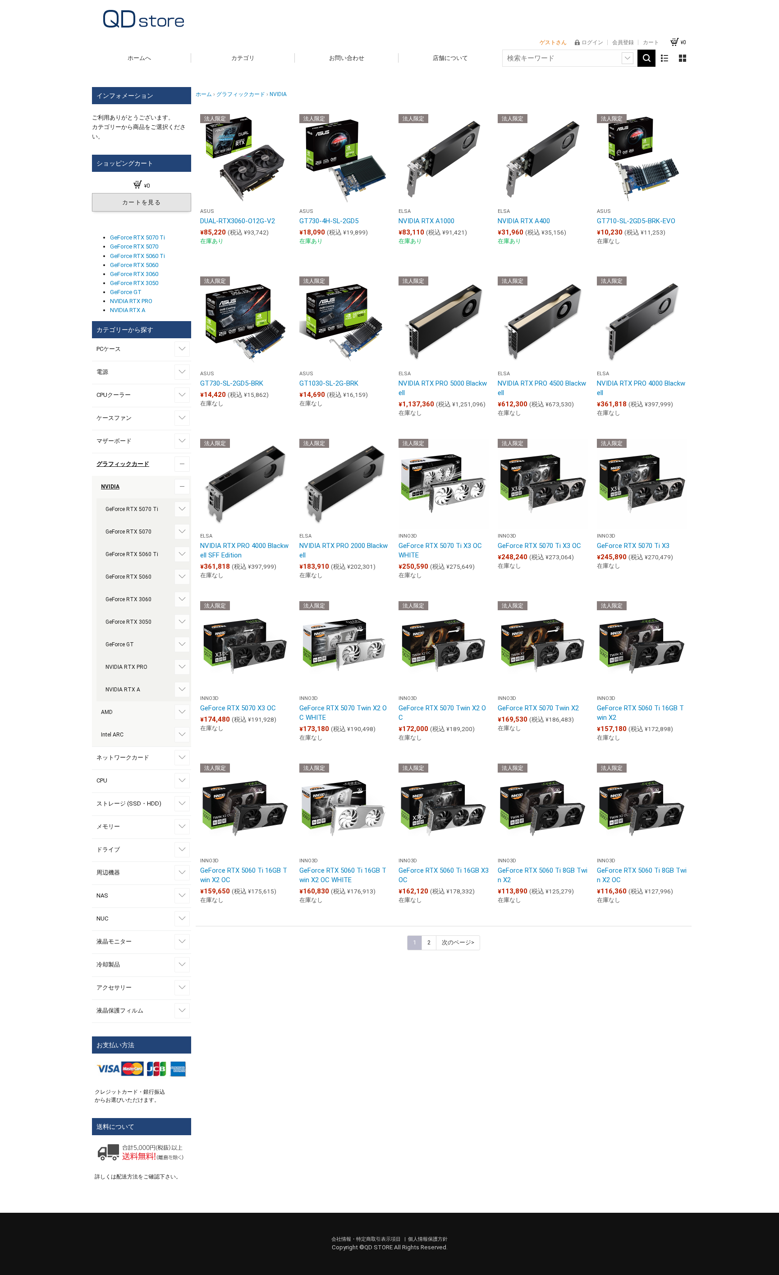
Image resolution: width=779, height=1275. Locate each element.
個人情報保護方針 (428, 1239)
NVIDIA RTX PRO (131, 301)
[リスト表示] (664, 58)
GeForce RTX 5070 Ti (137, 237)
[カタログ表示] (683, 58)
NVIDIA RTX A (127, 310)
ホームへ (139, 58)
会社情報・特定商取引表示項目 (366, 1239)
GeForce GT (126, 292)
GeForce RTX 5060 (134, 265)
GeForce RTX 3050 (134, 283)
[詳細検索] (627, 58)
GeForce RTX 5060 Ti (137, 256)
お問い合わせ (346, 58)
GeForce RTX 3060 (134, 274)
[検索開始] (646, 58)
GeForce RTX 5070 (134, 246)
